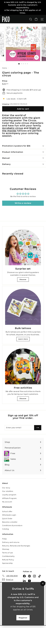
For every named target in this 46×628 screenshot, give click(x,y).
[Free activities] (23, 366)
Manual (6, 158)
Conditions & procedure (12, 525)
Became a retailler (10, 522)
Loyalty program (9, 495)
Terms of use (7, 553)
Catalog (5, 529)
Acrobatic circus (12, 128)
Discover (23, 279)
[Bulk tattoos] (23, 307)
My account (7, 502)
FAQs (4, 539)
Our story (6, 488)
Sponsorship (7, 563)
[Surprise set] (23, 247)
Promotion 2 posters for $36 (16, 146)
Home (4, 68)
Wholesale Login (9, 515)
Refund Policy (8, 560)
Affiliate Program (9, 498)
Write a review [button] (23, 203)
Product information (12, 152)
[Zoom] (36, 57)
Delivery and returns (10, 542)
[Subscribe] (37, 427)
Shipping (5, 104)
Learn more (23, 339)
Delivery (6, 164)
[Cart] (36, 19)
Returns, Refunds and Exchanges (16, 546)
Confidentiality (8, 556)
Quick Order (7, 518)
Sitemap (5, 549)
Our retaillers (7, 491)
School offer (7, 511)
